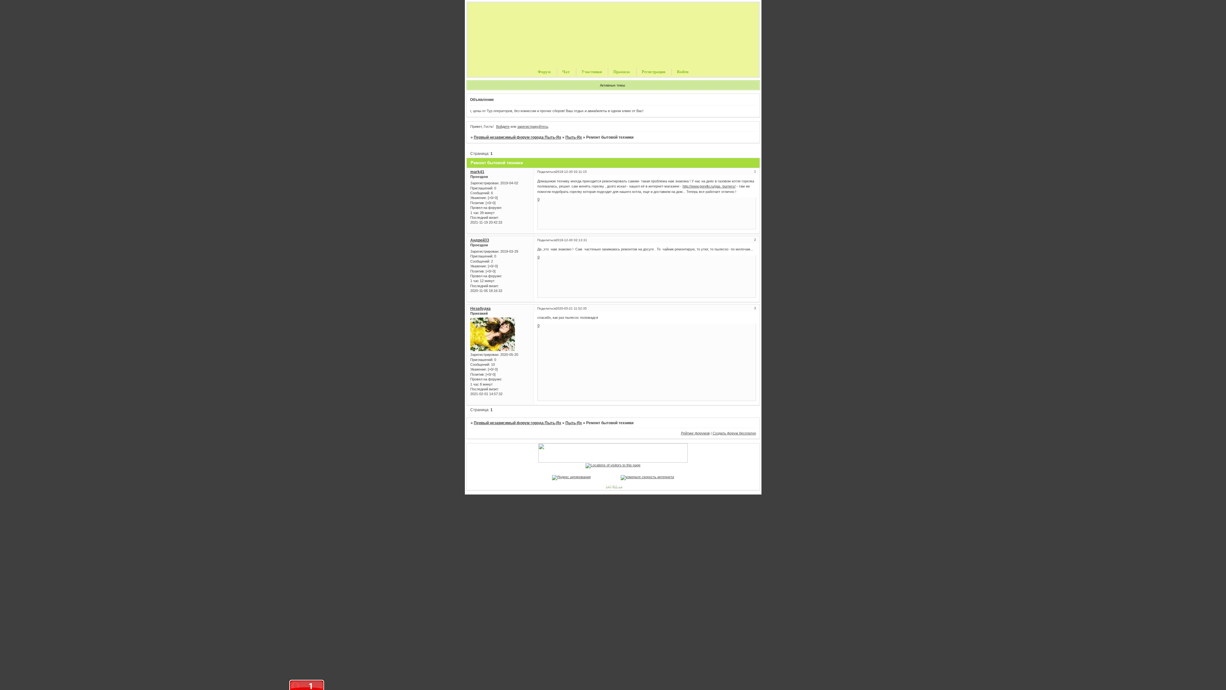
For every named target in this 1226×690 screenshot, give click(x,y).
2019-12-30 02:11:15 (571, 171)
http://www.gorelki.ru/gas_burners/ (709, 186)
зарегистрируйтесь (532, 126)
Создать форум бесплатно (734, 433)
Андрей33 (479, 240)
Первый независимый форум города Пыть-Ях (517, 137)
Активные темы (612, 85)
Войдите (503, 126)
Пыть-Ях (573, 137)
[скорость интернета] (647, 477)
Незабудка (480, 308)
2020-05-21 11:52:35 (571, 308)
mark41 (477, 172)
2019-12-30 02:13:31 (571, 240)
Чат (566, 71)
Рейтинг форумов (695, 433)
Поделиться (546, 171)
